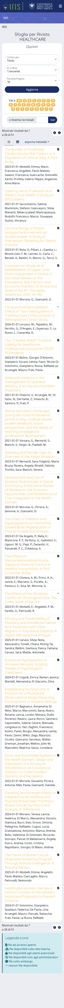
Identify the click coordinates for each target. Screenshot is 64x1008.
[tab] (9, 141)
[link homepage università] (40, 6)
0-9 (19, 100)
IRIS (4, 27)
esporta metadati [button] (36, 142)
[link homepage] (12, 6)
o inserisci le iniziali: (21, 120)
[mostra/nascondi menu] (60, 6)
